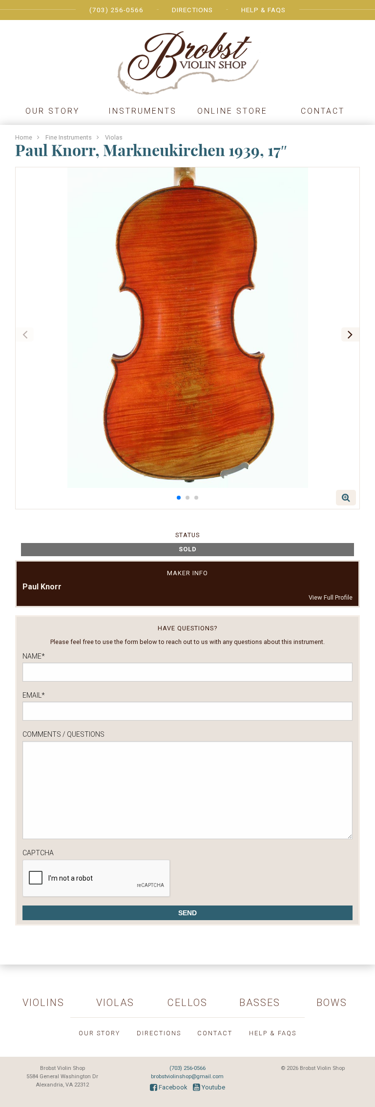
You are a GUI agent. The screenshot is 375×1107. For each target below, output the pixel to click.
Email (33, 695)
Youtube (212, 1087)
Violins (43, 1002)
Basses (259, 1002)
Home (23, 137)
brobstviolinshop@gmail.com (187, 1076)
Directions (192, 10)
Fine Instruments (68, 137)
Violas (114, 137)
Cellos (187, 1002)
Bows (331, 1002)
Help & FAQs (263, 10)
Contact (323, 111)
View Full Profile (331, 597)
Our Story (52, 111)
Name (33, 656)
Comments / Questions (63, 734)
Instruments (142, 111)
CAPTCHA (38, 853)
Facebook (172, 1087)
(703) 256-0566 (116, 10)
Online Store (232, 111)
